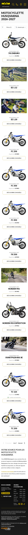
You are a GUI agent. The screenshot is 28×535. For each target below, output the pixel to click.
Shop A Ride (11, 526)
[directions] (20, 4)
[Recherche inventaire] (13, 4)
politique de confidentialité (6, 517)
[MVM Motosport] (5, 4)
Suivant (20, 443)
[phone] (17, 4)
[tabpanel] (19, 495)
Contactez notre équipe (7, 471)
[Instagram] (22, 504)
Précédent (8, 443)
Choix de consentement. (12, 519)
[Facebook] (19, 504)
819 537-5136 (7, 496)
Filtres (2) (8, 27)
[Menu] (25, 4)
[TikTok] (24, 504)
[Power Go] (14, 529)
